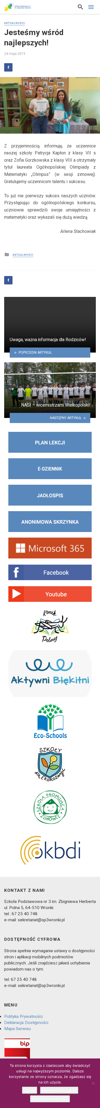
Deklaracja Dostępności (26, 1022)
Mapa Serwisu (17, 1028)
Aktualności (14, 23)
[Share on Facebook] (8, 67)
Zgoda (29, 1090)
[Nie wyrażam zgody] (93, 1083)
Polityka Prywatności (23, 1016)
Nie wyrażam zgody (59, 1090)
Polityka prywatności (50, 1099)
